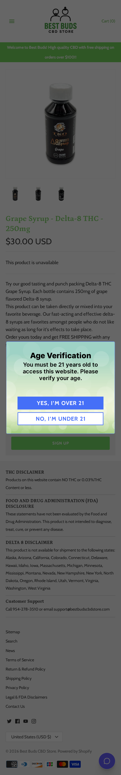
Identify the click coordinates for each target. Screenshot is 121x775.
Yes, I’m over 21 (60, 403)
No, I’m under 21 (61, 418)
